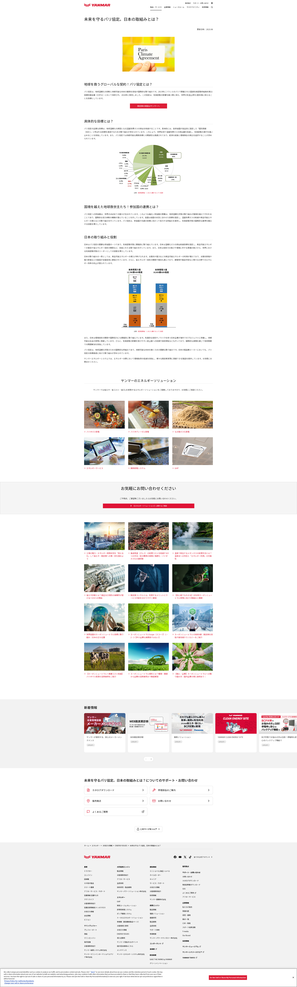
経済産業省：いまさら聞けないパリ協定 (150, 193)
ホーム (86, 845)
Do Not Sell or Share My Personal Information (228, 977)
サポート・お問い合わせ (200, 3)
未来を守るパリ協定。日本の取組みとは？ (145, 845)
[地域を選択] (212, 3)
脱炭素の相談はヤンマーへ (148, 106)
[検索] (212, 8)
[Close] (293, 977)
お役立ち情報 (107, 845)
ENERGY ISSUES (121, 845)
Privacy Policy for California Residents (19, 981)
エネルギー (96, 845)
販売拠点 (188, 3)
